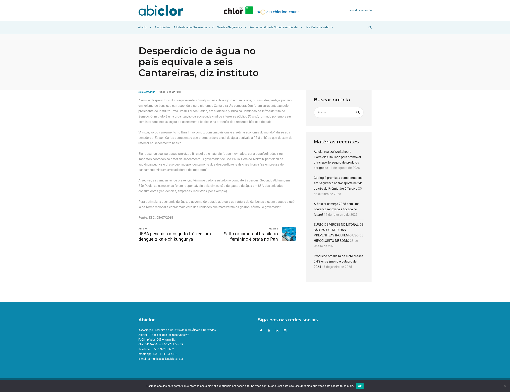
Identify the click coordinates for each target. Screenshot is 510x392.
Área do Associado (360, 10)
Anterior (143, 228)
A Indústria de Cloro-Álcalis (192, 27)
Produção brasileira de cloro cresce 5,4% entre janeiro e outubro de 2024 (338, 261)
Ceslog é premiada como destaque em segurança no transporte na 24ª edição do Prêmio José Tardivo (338, 183)
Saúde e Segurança (229, 27)
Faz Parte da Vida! (317, 27)
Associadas (162, 27)
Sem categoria (146, 91)
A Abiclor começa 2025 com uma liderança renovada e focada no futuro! (336, 209)
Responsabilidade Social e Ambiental (273, 27)
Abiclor (143, 27)
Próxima (273, 228)
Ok (360, 385)
